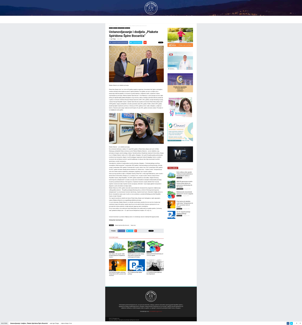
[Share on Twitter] (291, 323)
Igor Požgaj (113, 38)
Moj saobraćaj (131, 251)
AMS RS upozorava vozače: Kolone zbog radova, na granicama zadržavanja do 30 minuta (136, 255)
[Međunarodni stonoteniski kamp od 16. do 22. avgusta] (155, 247)
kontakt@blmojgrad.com (155, 311)
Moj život (115, 28)
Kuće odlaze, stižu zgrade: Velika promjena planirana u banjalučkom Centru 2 (117, 255)
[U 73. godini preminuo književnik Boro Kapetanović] (155, 265)
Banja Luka (133, 225)
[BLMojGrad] (151, 7)
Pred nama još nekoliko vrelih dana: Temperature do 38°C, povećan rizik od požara (117, 274)
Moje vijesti (127, 28)
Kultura (117, 25)
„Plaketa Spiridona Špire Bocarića (122, 225)
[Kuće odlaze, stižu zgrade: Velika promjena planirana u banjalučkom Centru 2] (117, 247)
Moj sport (149, 251)
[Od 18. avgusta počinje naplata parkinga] (136, 265)
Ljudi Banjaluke (121, 28)
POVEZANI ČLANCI (113, 237)
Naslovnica (111, 25)
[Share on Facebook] (288, 323)
